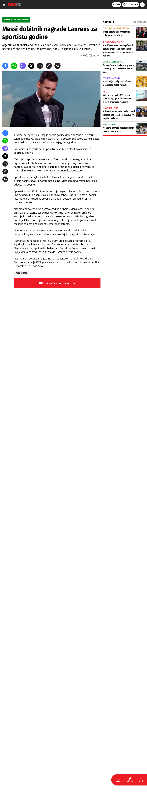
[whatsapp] (14, 66)
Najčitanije (130, 781)
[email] (40, 66)
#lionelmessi (21, 272)
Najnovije (119, 781)
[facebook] (5, 66)
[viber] (23, 66)
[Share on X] (31, 66)
